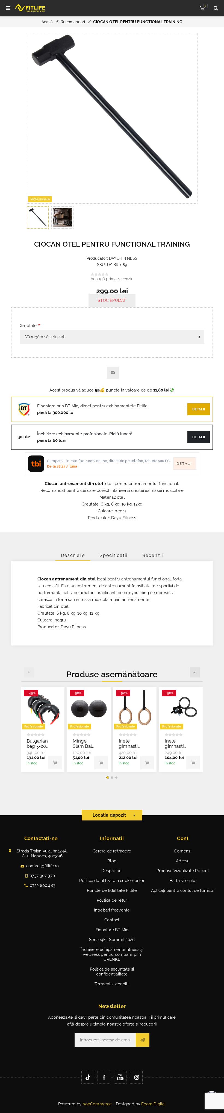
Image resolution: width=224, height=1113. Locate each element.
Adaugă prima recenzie (112, 279)
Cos (205, 5)
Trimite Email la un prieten (113, 373)
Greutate (28, 325)
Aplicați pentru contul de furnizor (183, 890)
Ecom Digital (153, 1104)
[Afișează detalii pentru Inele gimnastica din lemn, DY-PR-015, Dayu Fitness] (135, 709)
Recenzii (152, 555)
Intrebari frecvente (112, 910)
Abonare (142, 1040)
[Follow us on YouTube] (120, 1077)
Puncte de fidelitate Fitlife (112, 890)
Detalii (198, 409)
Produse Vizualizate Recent (183, 870)
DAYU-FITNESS (123, 258)
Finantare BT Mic (112, 929)
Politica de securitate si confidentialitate (112, 972)
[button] (108, 777)
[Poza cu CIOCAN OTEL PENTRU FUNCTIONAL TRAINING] (112, 202)
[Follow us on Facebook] (104, 1077)
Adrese (183, 860)
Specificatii (114, 555)
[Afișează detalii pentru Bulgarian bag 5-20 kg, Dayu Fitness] (43, 709)
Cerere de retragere (112, 851)
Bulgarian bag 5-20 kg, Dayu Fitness (37, 748)
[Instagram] (136, 1077)
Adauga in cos (55, 762)
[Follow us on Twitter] (87, 1077)
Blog (111, 860)
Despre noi (111, 870)
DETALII (198, 437)
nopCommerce (97, 1104)
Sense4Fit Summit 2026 (112, 939)
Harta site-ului (182, 880)
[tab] (72, 555)
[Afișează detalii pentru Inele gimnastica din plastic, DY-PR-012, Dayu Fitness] (181, 709)
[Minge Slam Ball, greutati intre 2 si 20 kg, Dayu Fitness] (89, 709)
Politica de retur (112, 900)
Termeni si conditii (112, 983)
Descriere (73, 555)
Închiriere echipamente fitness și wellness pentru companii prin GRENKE (112, 954)
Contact (111, 920)
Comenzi (182, 851)
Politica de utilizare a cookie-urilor (111, 880)
